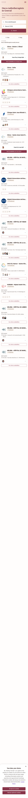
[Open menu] (25, 2)
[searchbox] (14, 22)
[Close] (26, 766)
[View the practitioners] (14, 125)
